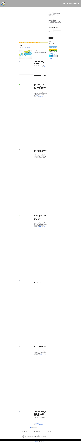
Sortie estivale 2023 (40, 75)
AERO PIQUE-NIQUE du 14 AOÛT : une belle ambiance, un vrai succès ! (40, 413)
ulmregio (44, 77)
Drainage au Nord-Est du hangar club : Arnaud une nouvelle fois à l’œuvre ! (40, 86)
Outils (24, 437)
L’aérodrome (24, 435)
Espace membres (24, 436)
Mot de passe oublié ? (56, 38)
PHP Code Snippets (37, 441)
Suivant (35, 427)
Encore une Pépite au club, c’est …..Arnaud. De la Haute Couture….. (40, 217)
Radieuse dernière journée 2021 (39, 281)
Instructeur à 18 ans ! (40, 346)
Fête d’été (23, 46)
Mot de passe (50, 31)
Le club (24, 434)
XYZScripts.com (44, 441)
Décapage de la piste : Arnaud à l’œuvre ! (40, 150)
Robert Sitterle (37, 95)
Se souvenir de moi (56, 37)
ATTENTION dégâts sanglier (40, 62)
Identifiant (50, 29)
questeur (29, 47)
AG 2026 (36, 50)
